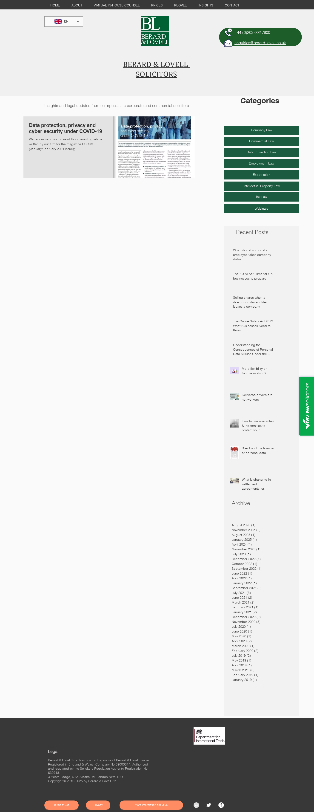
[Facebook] (221, 805)
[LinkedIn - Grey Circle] (196, 805)
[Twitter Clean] (208, 805)
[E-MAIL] (228, 43)
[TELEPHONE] (228, 32)
